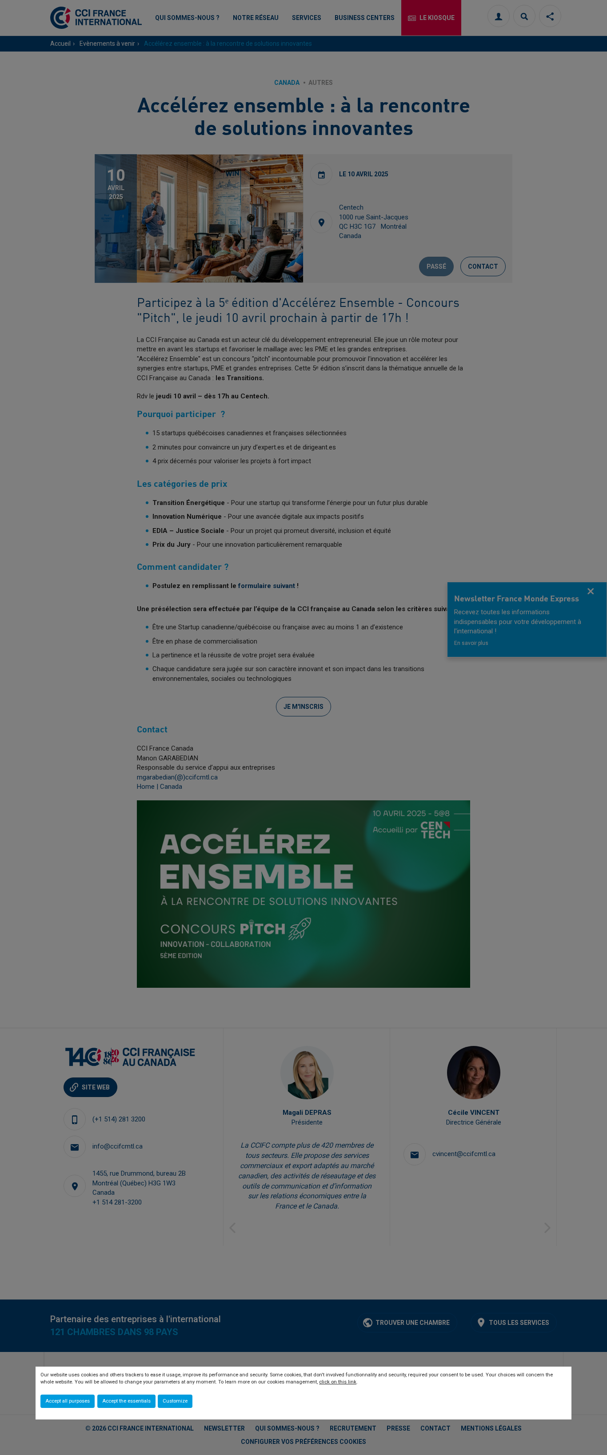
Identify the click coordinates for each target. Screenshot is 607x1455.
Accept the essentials (126, 1401)
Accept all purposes (67, 1401)
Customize (175, 1401)
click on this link (337, 1382)
